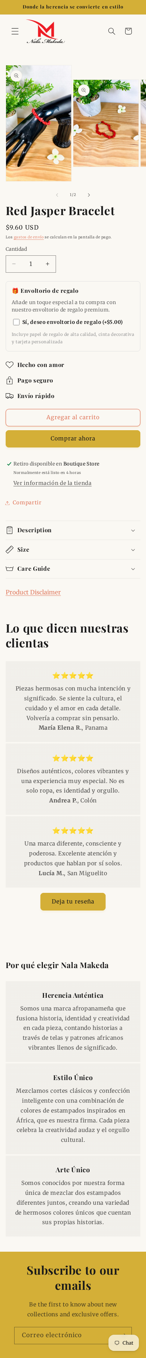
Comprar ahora (73, 438)
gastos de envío (29, 237)
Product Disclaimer (33, 592)
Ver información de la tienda (52, 483)
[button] (15, 31)
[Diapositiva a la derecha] (89, 195)
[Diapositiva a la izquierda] (57, 195)
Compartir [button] (27, 502)
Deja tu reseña (73, 901)
